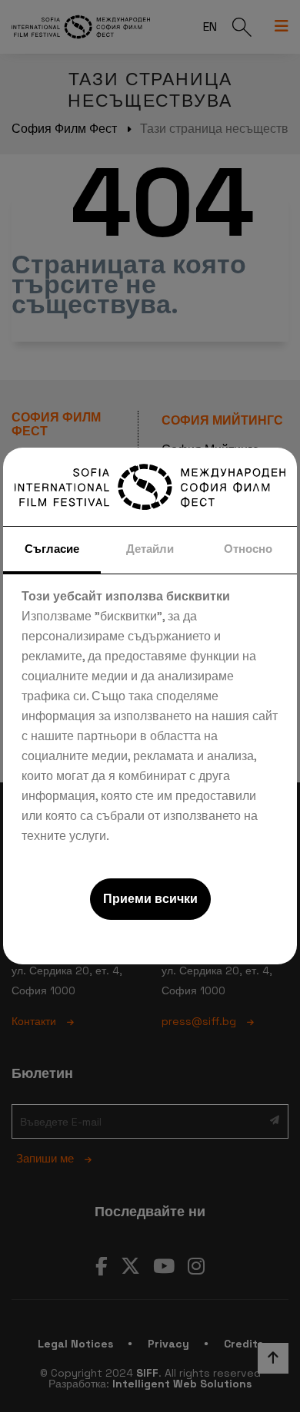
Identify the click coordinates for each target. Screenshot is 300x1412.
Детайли (150, 548)
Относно (248, 548)
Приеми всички (150, 899)
